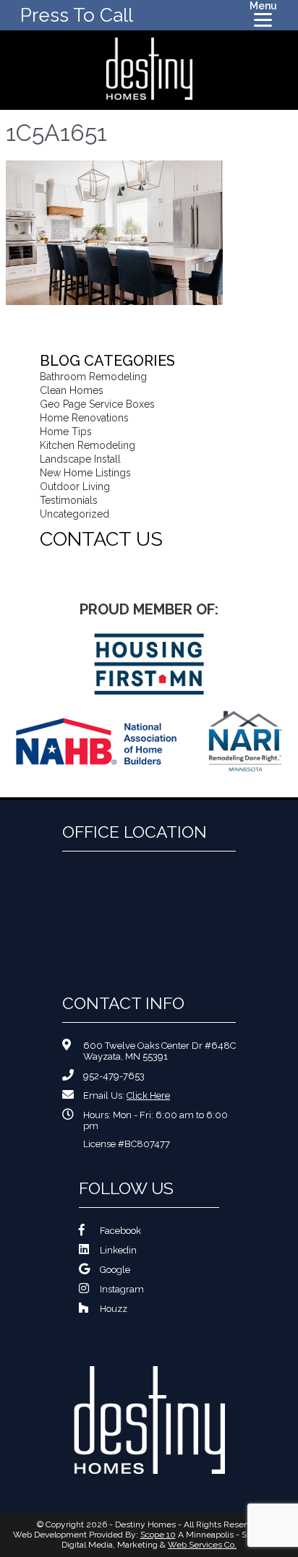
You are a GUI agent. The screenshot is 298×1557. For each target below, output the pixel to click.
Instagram (122, 1289)
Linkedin (118, 1250)
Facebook (120, 1230)
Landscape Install (80, 459)
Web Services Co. (202, 1545)
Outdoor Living (75, 486)
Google (115, 1269)
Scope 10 (158, 1535)
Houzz (113, 1308)
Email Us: (126, 1095)
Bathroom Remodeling (93, 376)
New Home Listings (85, 473)
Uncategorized (74, 514)
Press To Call (76, 15)
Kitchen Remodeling (87, 445)
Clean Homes (71, 390)
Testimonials (69, 500)
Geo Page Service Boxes (97, 404)
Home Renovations (84, 418)
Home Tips (66, 431)
